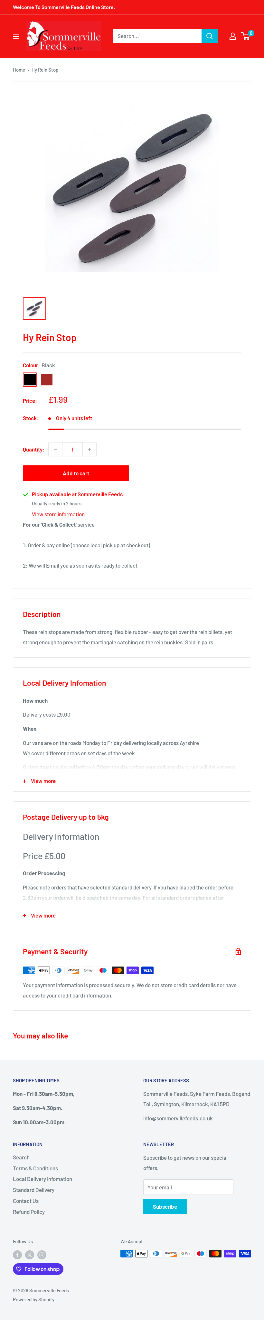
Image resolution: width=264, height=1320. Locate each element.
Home (19, 70)
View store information (58, 514)
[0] (246, 36)
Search (21, 1157)
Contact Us (26, 1200)
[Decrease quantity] (55, 449)
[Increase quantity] (89, 449)
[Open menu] (16, 36)
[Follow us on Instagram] (41, 1254)
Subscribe (165, 1206)
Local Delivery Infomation (42, 1179)
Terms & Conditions (35, 1168)
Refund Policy (29, 1211)
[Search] (210, 36)
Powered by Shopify (33, 1299)
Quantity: (33, 449)
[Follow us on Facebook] (17, 1254)
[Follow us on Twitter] (29, 1254)
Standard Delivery (33, 1189)
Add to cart (76, 473)
